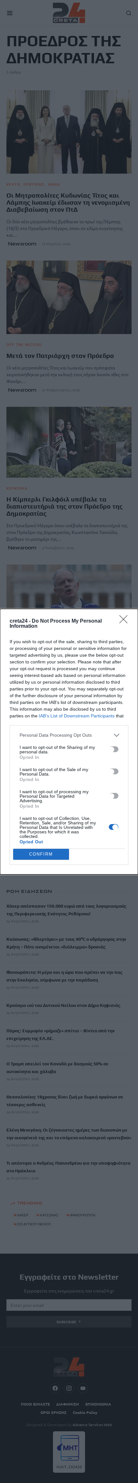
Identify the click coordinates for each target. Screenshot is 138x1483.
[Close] (125, 621)
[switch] (113, 749)
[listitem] (69, 735)
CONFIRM (41, 854)
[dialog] (69, 742)
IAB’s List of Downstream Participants (77, 715)
